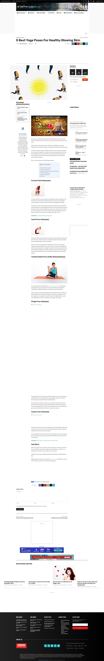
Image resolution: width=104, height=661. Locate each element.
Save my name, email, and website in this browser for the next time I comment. (32, 506)
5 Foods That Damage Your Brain (44, 215)
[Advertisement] (52, 23)
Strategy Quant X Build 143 (22, 108)
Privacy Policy (41, 660)
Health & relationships (20, 37)
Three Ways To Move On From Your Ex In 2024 (39, 582)
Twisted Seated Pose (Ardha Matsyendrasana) (49, 171)
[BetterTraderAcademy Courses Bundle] (72, 146)
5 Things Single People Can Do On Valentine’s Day (14, 582)
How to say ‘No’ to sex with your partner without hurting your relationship (87, 583)
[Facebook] (83, 1)
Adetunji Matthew (23, 43)
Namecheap (75, 81)
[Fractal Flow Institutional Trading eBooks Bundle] (72, 140)
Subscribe (85, 69)
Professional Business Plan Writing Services (78, 162)
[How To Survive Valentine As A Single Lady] (64, 572)
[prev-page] (70, 200)
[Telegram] (88, 1)
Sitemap (46, 660)
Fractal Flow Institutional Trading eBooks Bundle (22, 119)
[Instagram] (86, 1)
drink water (53, 459)
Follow (78, 69)
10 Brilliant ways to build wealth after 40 (35, 622)
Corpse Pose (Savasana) (45, 174)
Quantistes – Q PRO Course (49, 628)
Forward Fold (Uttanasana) (45, 167)
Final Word (42, 176)
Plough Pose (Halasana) (45, 172)
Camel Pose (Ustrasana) (45, 169)
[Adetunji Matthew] (17, 44)
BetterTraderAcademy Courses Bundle (80, 146)
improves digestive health (53, 286)
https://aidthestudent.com (23, 135)
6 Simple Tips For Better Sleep (59, 518)
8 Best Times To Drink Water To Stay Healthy (47, 440)
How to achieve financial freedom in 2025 (20, 625)
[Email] (84, 44)
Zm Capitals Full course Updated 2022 (79, 171)
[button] (86, 33)
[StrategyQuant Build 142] (72, 133)
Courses (18, 111)
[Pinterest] (78, 44)
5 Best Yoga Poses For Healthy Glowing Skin (42, 481)
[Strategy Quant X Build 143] (79, 115)
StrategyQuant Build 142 (22, 113)
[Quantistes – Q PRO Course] (72, 153)
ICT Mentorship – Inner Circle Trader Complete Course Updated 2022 (78, 167)
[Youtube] (93, 1)
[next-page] (72, 200)
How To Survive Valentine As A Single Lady (62, 582)
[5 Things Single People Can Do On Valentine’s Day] (15, 572)
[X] (91, 1)
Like (72, 69)
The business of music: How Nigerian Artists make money (21, 620)
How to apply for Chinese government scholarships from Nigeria (35, 631)
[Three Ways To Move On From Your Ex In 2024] (40, 572)
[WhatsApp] (81, 44)
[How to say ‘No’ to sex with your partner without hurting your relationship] (88, 572)
